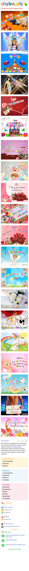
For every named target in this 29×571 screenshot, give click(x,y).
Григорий (11, 535)
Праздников (5, 487)
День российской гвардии (8, 523)
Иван (18, 535)
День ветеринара (7, 512)
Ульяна (10, 536)
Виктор (6, 544)
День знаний (6, 516)
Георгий (7, 535)
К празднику (5, 475)
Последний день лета (8, 509)
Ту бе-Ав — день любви (8, 507)
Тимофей (15, 539)
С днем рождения (7, 461)
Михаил (7, 536)
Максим (12, 544)
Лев (20, 535)
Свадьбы (5, 494)
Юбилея (4, 491)
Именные (5, 465)
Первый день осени (7, 519)
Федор (23, 544)
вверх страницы (5, 440)
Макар (23, 535)
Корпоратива (6, 496)
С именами (5, 479)
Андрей (6, 539)
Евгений (15, 535)
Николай (11, 539)
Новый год (5, 477)
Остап (16, 544)
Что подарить (6, 498)
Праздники (5, 463)
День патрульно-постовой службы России (12, 526)
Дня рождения (6, 489)
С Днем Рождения (17, 447)
